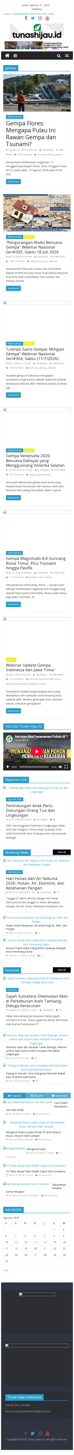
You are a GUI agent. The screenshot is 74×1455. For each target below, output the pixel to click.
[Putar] (8, 767)
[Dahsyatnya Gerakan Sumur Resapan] (27, 1182)
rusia (40, 577)
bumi (57, 679)
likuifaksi (32, 683)
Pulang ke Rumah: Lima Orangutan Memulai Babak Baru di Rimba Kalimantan (35, 1075)
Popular (16, 1095)
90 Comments (42, 1113)
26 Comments (24, 154)
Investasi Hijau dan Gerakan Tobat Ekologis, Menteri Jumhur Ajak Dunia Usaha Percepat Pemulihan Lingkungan (36, 1050)
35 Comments (16, 679)
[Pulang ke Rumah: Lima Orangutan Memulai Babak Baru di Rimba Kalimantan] (36, 1065)
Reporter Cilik (15, 799)
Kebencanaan (15, 116)
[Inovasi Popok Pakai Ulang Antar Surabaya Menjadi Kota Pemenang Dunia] (36, 940)
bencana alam (46, 679)
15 (39, 932)
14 (45, 1242)
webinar (53, 261)
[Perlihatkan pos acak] (67, 55)
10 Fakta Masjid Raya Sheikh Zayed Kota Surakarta (35, 1171)
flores (51, 154)
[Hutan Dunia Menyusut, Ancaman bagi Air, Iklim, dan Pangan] (36, 917)
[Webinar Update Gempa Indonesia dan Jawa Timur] (37, 619)
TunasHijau (47, 149)
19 (60, 1009)
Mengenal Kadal (36, 1149)
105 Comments (17, 261)
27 (35, 1255)
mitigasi (42, 683)
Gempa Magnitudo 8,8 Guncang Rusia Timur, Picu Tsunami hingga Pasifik (36, 563)
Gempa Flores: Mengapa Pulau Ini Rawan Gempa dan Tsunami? (31, 133)
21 (45, 1248)
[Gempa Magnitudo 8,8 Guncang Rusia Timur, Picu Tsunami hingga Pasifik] (37, 512)
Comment (61, 1095)
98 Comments (44, 1139)
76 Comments (16, 367)
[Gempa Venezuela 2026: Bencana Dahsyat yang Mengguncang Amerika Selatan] (37, 410)
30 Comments (16, 474)
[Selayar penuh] (66, 767)
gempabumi (44, 474)
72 (35, 1058)
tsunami (48, 577)
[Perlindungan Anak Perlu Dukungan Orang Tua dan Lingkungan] (37, 788)
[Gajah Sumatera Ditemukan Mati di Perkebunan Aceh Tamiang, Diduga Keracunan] (37, 978)
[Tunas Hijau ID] (7, 55)
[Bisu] (60, 767)
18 (16, 1248)
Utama (29, 236)
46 (54, 819)
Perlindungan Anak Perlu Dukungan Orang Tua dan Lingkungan (30, 810)
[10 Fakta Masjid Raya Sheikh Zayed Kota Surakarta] (35, 1163)
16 (57, 892)
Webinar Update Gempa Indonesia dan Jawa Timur (31, 667)
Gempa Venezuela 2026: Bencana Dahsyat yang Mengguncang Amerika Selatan (35, 460)
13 (35, 1242)
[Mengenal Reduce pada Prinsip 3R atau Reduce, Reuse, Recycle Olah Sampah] (37, 1120)
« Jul (5, 1270)
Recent (38, 1095)
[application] (37, 751)
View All (62, 852)
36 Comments (45, 1175)
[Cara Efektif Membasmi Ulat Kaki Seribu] (28, 1100)
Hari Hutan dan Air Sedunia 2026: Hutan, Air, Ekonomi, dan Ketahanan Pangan (35, 883)
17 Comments (16, 577)
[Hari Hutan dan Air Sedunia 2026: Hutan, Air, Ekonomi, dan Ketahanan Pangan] (37, 860)
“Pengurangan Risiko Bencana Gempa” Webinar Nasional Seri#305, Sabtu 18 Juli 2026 (34, 247)
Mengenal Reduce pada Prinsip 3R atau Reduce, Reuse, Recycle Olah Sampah (33, 1133)
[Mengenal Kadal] (15, 1146)
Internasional (14, 552)
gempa (58, 154)
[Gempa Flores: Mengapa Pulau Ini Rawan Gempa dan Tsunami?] (37, 76)
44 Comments (50, 1195)
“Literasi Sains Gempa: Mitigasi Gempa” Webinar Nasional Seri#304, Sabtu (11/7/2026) (35, 353)
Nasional (12, 989)
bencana (41, 154)
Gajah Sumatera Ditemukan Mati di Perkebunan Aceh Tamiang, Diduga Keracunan (37, 1000)
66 (36, 1080)
